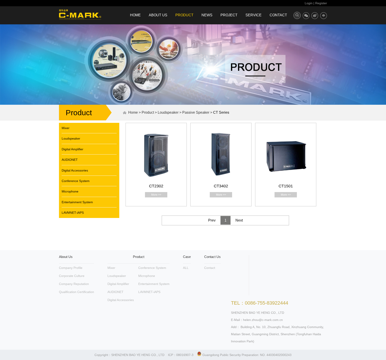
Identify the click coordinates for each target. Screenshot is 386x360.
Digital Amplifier (72, 149)
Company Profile (70, 268)
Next (239, 220)
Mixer (65, 128)
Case (187, 257)
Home (133, 112)
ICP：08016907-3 (180, 355)
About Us (66, 257)
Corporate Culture (71, 276)
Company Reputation (74, 284)
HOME (135, 15)
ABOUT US (158, 15)
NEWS (206, 15)
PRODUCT (184, 15)
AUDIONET (70, 159)
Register (321, 3)
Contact (209, 268)
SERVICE (253, 15)
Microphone (70, 191)
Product (148, 112)
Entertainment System (77, 202)
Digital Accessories (75, 170)
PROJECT (228, 15)
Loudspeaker (168, 112)
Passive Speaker (195, 112)
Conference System (76, 181)
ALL (186, 268)
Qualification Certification (76, 292)
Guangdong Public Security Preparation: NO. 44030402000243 (246, 355)
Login (309, 3)
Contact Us (212, 257)
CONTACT (278, 15)
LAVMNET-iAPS (73, 212)
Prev (212, 220)
